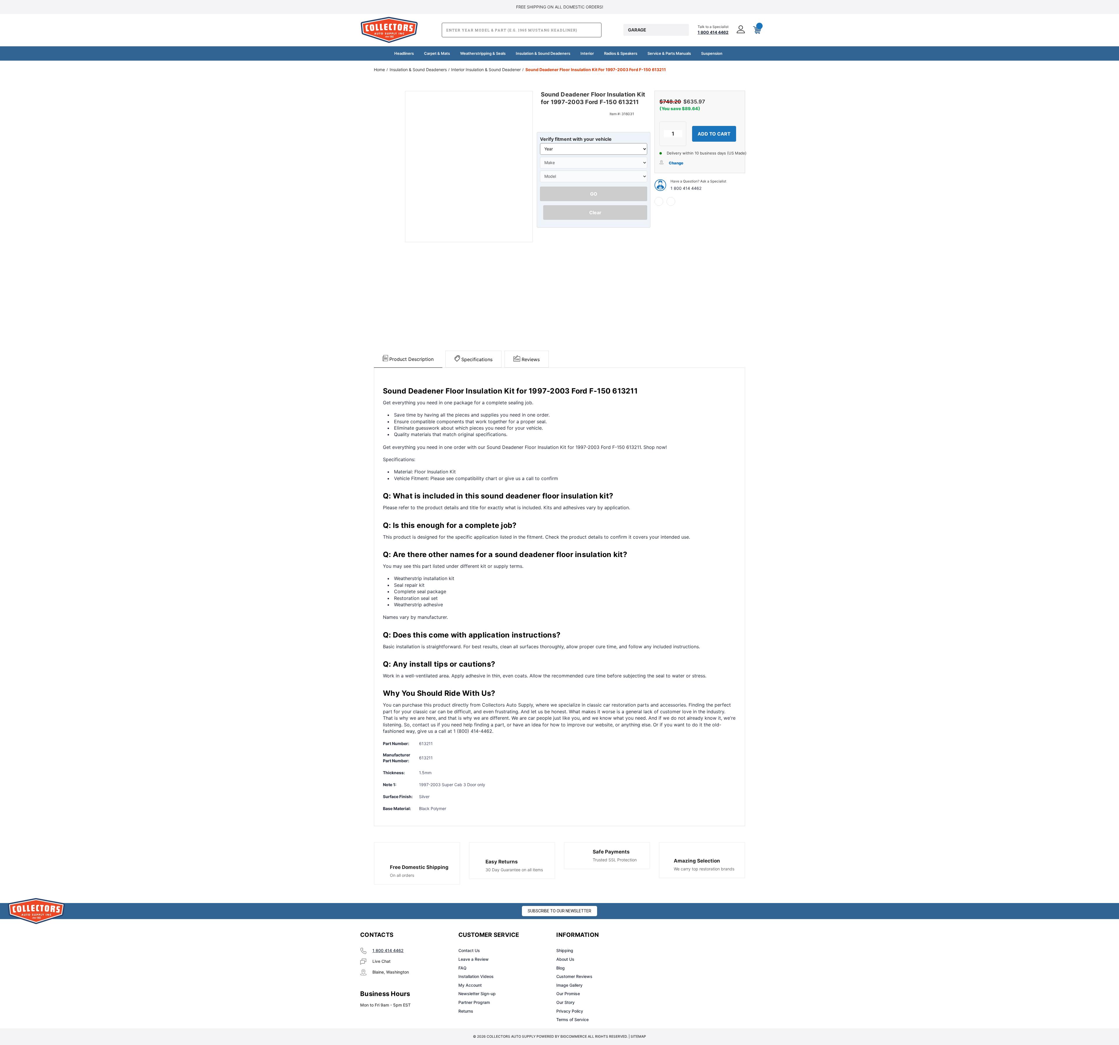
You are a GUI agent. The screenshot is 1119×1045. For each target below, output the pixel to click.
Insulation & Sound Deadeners (543, 53)
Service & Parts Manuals (669, 53)
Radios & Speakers (620, 53)
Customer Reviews (574, 976)
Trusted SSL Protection (615, 859)
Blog (560, 967)
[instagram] (677, 935)
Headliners (404, 53)
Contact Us (469, 950)
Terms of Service (572, 1019)
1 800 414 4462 (686, 188)
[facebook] (658, 201)
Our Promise (568, 993)
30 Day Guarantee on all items (514, 869)
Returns (465, 1011)
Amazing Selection (697, 861)
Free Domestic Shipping (419, 867)
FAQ (462, 967)
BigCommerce (573, 1036)
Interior (587, 53)
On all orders (402, 875)
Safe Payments (611, 852)
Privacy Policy (569, 1011)
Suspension (711, 53)
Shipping (564, 950)
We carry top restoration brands (704, 868)
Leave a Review (473, 959)
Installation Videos (476, 976)
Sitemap (638, 1036)
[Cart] (756, 30)
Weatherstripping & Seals (483, 53)
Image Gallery (569, 985)
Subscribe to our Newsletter (559, 911)
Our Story (565, 1002)
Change (676, 163)
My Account (470, 985)
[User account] (740, 29)
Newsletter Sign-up (477, 993)
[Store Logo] (36, 911)
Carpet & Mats (437, 53)
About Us (565, 959)
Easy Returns (501, 862)
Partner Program (474, 1002)
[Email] (670, 201)
